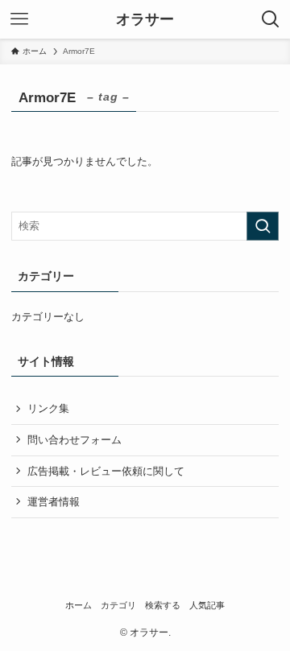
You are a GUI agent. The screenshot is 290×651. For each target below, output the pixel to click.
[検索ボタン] (270, 19)
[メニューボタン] (19, 19)
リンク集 (48, 408)
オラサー (145, 19)
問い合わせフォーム (74, 440)
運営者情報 (53, 502)
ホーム (78, 605)
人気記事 (207, 605)
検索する (162, 605)
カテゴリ (118, 605)
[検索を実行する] (262, 226)
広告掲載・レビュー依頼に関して (105, 471)
